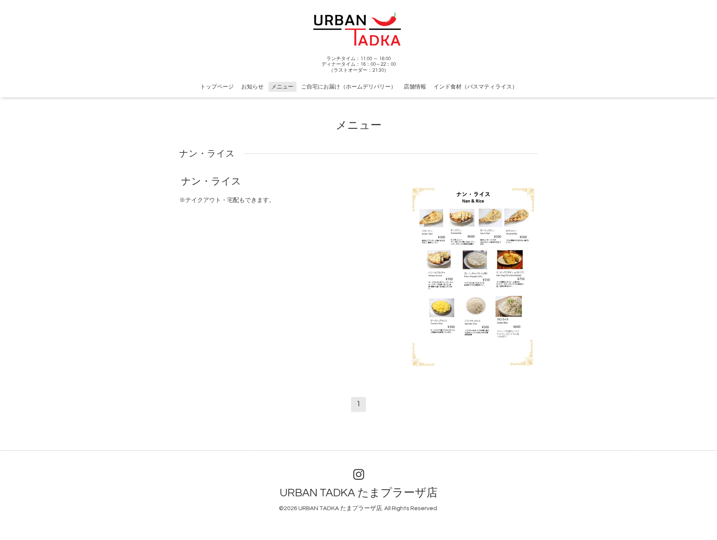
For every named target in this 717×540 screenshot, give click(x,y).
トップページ (217, 87)
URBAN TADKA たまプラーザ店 (359, 493)
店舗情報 (415, 87)
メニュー (282, 87)
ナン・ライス (211, 181)
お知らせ (252, 87)
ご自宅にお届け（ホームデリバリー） (348, 87)
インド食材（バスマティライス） (476, 87)
